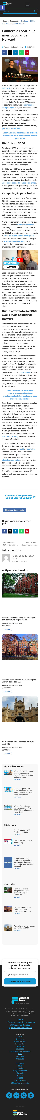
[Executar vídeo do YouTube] (20, 260)
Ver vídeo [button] (17, 779)
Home (5, 21)
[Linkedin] (31, 1095)
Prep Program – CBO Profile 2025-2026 (22, 831)
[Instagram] (24, 1095)
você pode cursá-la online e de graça (19, 183)
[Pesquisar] (35, 11)
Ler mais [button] (7, 629)
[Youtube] (16, 1095)
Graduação (14, 21)
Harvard (6, 88)
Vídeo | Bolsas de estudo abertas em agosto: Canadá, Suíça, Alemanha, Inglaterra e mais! (24, 774)
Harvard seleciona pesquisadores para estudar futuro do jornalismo (19, 619)
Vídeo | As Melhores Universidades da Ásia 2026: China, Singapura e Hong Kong (24, 809)
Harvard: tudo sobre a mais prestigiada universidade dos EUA (19, 681)
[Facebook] (9, 1095)
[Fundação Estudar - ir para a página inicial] (20, 1113)
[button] (27, 5)
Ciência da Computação (14, 510)
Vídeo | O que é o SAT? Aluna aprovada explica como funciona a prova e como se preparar (23, 792)
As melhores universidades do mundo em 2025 (24, 927)
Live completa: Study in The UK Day (23, 842)
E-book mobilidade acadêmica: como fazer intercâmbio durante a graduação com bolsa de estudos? (23, 862)
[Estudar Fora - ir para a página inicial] (7, 5)
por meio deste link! (11, 128)
